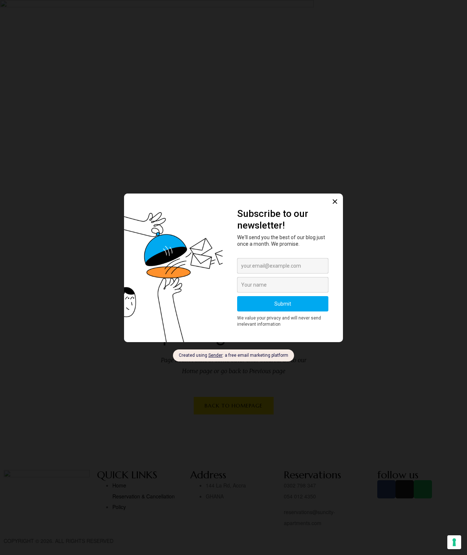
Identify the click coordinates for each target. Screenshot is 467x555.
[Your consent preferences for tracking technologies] (454, 542)
